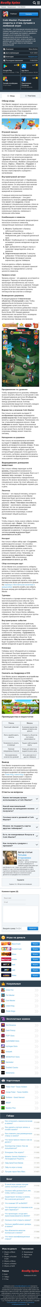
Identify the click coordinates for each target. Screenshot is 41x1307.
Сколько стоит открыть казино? (18, 1220)
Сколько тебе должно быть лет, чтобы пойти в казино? (18, 1192)
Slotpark (9, 1052)
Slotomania (10, 1073)
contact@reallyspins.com (22, 1286)
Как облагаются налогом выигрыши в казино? (15, 1231)
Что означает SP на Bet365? (16, 1203)
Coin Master (10, 1001)
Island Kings (19, 775)
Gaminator (9, 1062)
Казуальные (33, 57)
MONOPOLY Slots (13, 1057)
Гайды (6, 1277)
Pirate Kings (10, 1011)
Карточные (28, 1255)
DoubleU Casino (12, 1068)
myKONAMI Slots (12, 1041)
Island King (10, 1006)
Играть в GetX (9, 1266)
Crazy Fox (9, 990)
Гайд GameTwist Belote (14, 1163)
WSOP (8, 1103)
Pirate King (9, 775)
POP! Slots (10, 1036)
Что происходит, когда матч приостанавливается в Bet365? (17, 1215)
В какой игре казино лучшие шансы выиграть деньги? (16, 1185)
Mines (14, 954)
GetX (13, 965)
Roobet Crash (17, 949)
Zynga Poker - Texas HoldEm (17, 1092)
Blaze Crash (16, 944)
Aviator (14, 959)
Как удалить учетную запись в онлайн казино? (17, 1128)
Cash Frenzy (10, 1030)
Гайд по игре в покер (13, 1167)
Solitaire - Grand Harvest (15, 1097)
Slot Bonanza (11, 1025)
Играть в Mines (10, 1261)
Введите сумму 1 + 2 (11, 928)
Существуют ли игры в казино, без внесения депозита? (17, 1198)
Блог (6, 1274)
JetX (13, 970)
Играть (35, 944)
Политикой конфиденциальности (23, 1303)
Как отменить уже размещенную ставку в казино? (18, 1134)
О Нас (6, 1279)
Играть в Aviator (10, 1264)
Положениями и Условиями (16, 1302)
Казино (26, 1257)
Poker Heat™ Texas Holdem (16, 1087)
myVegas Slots (11, 1046)
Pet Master (10, 995)
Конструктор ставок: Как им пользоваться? (16, 1147)
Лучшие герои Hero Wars (15, 1172)
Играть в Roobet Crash (10, 1258)
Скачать (29, 14)
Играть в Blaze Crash (9, 1253)
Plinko (14, 975)
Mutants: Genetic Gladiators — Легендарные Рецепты (16, 1158)
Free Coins (31, 96)
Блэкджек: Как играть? (14, 1152)
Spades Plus (11, 1108)
